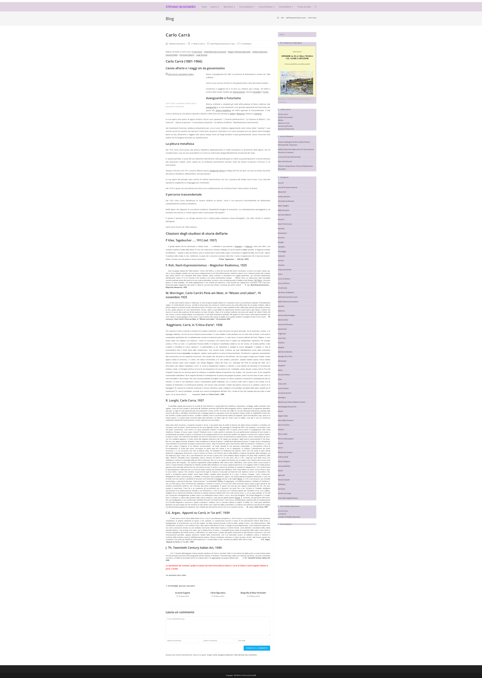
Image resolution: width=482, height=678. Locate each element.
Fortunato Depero (186, 55)
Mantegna (282, 397)
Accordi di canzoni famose (287, 187)
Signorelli (281, 475)
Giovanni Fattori (284, 375)
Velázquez (281, 484)
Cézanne (258, 113)
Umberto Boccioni (259, 52)
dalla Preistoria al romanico (288, 301)
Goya (280, 379)
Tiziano (218, 479)
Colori (280, 274)
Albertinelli (282, 192)
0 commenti (246, 44)
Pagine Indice (283, 416)
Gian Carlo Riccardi (285, 161)
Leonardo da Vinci (284, 393)
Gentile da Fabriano (285, 352)
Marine (280, 120)
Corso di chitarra (284, 279)
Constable (256, 92)
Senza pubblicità (284, 466)
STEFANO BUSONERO (181, 7)
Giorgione (281, 365)
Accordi (280, 183)
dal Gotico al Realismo (286, 292)
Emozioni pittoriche (285, 126)
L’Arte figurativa (217, 592)
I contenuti (282, 514)
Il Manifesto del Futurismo (215, 52)
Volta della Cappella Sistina (288, 498)
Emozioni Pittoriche (285, 324)
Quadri (280, 443)
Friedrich (281, 343)
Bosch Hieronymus (285, 224)
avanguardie (211, 107)
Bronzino (281, 237)
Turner (266, 92)
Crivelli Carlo (282, 288)
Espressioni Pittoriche (286, 129)
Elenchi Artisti (283, 320)
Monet (280, 411)
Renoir (239, 479)
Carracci (281, 260)
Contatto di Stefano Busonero (289, 517)
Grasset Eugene (182, 592)
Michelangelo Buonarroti (287, 407)
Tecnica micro (283, 114)
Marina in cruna (284, 123)
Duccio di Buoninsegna (286, 315)
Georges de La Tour (285, 356)
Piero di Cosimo (284, 425)
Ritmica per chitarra (285, 452)
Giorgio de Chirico (217, 170)
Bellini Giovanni (283, 210)
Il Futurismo (197, 52)
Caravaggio (282, 251)
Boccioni (281, 219)
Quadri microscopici (285, 117)
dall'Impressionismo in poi (222, 44)
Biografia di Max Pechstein (253, 592)
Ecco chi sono (283, 511)
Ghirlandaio (282, 361)
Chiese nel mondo (284, 269)
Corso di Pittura (284, 283)
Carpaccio (281, 256)
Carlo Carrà (312, 18)
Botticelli (281, 228)
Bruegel (281, 242)
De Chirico (258, 280)
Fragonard (282, 333)
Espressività (282, 329)
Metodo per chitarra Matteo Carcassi (291, 402)
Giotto (232, 113)
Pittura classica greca (285, 439)
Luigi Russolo (201, 55)
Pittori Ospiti (282, 434)
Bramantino (282, 233)
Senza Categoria (284, 461)
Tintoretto (238, 246)
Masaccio (241, 113)
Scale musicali (283, 457)
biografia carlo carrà (177, 575)
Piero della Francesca (285, 420)
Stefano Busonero (177, 44)
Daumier (281, 306)
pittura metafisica (223, 110)
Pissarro (281, 429)
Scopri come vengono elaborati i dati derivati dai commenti (232, 655)
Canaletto (281, 247)
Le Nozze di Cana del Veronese (289, 157)
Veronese (281, 489)
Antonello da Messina (286, 201)
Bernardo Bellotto (284, 215)
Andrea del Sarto (284, 196)
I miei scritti (282, 384)
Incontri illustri (283, 388)
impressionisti (239, 92)
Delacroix (249, 246)
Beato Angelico (283, 206)
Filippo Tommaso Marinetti (239, 52)
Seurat (237, 498)
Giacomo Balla (172, 55)
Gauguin (281, 347)
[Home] (278, 18)
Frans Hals (282, 338)
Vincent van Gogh (284, 493)
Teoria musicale (283, 480)
